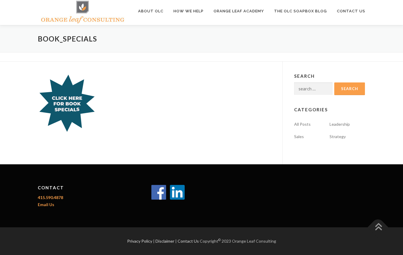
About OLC (150, 11)
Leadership (340, 124)
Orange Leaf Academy (239, 11)
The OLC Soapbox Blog (300, 11)
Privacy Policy (139, 241)
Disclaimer (164, 241)
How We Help (188, 11)
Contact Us (351, 11)
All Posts (302, 124)
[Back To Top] (378, 227)
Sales (299, 136)
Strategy (338, 136)
